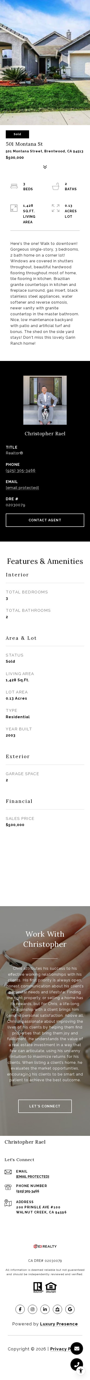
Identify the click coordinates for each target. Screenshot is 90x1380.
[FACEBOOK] (20, 1309)
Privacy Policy (66, 1348)
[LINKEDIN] (45, 1309)
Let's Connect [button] (45, 1106)
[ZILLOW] (57, 1309)
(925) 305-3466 (21, 470)
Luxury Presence (59, 1323)
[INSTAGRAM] (32, 1309)
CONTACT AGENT (45, 520)
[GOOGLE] (70, 1309)
